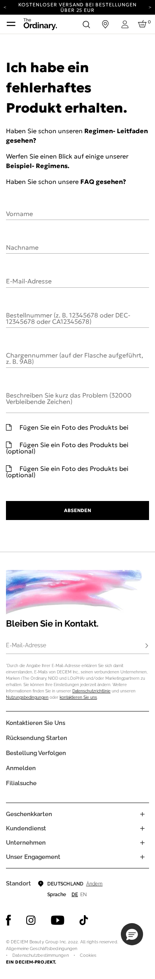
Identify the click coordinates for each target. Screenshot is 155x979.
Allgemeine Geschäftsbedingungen (41, 948)
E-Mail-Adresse (29, 280)
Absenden (77, 510)
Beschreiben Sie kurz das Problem (69, 398)
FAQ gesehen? (103, 181)
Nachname (22, 246)
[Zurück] (5, 7)
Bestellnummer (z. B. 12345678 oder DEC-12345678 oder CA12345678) (68, 318)
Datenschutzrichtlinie (91, 691)
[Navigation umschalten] (11, 24)
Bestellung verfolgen (36, 753)
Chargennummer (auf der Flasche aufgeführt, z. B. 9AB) (74, 358)
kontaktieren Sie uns (78, 697)
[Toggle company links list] (142, 843)
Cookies (88, 955)
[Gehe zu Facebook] (8, 920)
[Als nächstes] (150, 7)
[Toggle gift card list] (142, 814)
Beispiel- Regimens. (38, 166)
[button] (132, 934)
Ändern (94, 884)
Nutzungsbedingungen (27, 697)
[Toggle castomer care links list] (142, 828)
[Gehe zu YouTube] (57, 920)
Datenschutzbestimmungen (40, 955)
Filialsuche (21, 783)
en (83, 894)
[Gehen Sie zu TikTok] (83, 920)
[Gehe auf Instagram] (31, 920)
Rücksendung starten (36, 738)
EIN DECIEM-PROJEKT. (31, 962)
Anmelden (21, 768)
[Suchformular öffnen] (86, 24)
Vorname (19, 213)
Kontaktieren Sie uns (35, 723)
